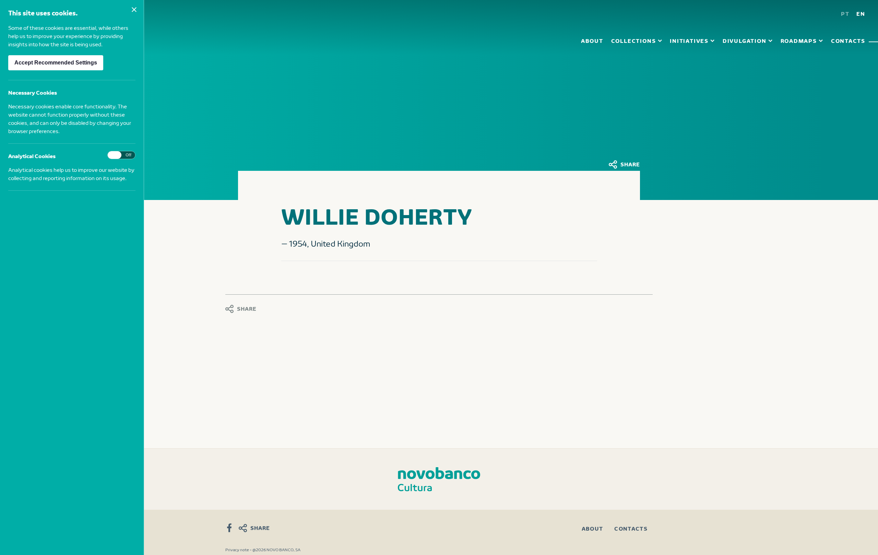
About (592, 40)
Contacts (848, 40)
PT (845, 13)
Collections (633, 40)
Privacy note (237, 549)
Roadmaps (799, 40)
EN (860, 13)
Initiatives (689, 40)
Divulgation (745, 40)
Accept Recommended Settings (55, 63)
